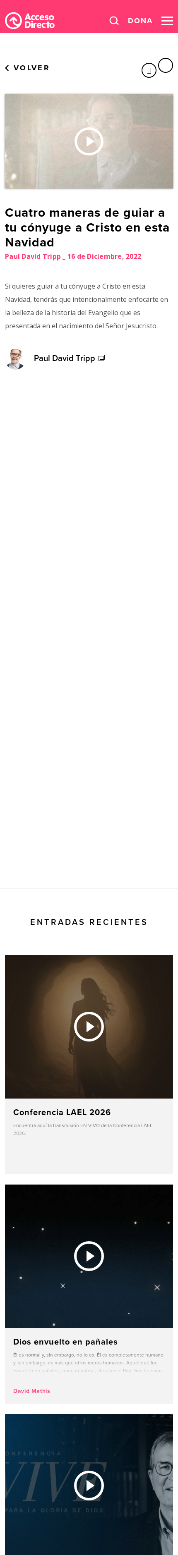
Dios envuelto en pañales (89, 1294)
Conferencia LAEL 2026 (89, 1064)
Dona (140, 20)
